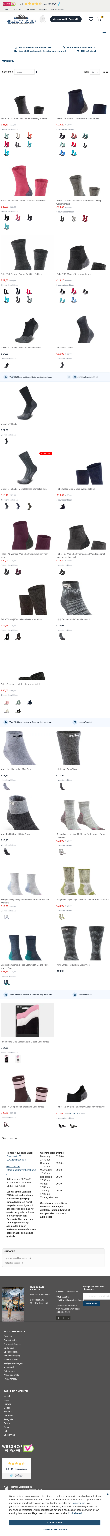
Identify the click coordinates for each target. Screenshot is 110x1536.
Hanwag (7, 1404)
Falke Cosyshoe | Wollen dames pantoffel (20, 684)
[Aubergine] (62, 851)
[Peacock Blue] (6, 152)
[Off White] (6, 710)
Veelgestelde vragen (13, 1363)
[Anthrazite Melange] (18, 636)
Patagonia (8, 1419)
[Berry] (73, 135)
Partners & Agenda (12, 1344)
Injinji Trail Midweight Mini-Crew (15, 834)
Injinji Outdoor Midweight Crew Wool (73, 965)
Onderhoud (9, 1348)
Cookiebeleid (79, 1503)
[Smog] (62, 218)
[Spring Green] (62, 916)
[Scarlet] (85, 218)
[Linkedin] (63, 1318)
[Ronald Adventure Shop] (21, 19)
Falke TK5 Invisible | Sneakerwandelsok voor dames (81, 1106)
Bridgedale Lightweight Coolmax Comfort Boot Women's (82, 899)
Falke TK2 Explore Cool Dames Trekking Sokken (24, 118)
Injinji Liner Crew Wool (66, 769)
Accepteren (54, 1522)
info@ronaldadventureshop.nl (70, 1300)
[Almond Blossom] (6, 701)
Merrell (7, 1408)
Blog (6, 9)
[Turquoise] (29, 144)
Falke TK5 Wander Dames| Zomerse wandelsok (23, 200)
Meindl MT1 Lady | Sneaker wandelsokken (21, 347)
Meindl (7, 1396)
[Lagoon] (6, 299)
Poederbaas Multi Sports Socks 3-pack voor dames (25, 1041)
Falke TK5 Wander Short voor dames (73, 274)
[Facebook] (58, 1318)
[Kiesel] (29, 506)
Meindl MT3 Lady (64, 347)
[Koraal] (29, 135)
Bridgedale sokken (12, 1263)
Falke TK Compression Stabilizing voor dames (22, 1106)
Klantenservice (57, 9)
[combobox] (44, 19)
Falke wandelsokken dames (16, 1258)
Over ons (8, 1336)
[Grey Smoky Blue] (6, 917)
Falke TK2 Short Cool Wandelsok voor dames (77, 118)
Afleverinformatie (11, 1375)
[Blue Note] (62, 152)
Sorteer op (7, 72)
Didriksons (9, 1415)
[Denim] (6, 982)
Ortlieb (7, 1423)
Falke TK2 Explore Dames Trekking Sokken (21, 274)
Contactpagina (10, 1340)
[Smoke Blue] (29, 299)
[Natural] (18, 135)
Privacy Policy (10, 1379)
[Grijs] (6, 786)
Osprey (7, 1427)
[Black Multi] (6, 1059)
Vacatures (16, 9)
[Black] (62, 135)
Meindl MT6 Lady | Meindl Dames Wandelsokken (24, 489)
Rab (5, 1431)
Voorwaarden (10, 1367)
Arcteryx (8, 1411)
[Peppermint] (18, 701)
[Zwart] (6, 636)
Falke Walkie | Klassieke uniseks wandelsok (21, 619)
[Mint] (6, 135)
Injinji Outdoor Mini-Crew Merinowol (73, 619)
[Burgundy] (18, 571)
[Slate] (62, 636)
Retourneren (9, 1371)
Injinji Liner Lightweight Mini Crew (16, 769)
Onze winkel (30, 9)
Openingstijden (10, 1352)
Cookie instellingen (54, 1529)
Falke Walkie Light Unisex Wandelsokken (75, 489)
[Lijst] (107, 72)
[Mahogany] (6, 1123)
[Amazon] (85, 135)
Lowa (6, 1400)
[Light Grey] (73, 1124)
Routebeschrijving (12, 1355)
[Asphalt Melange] (18, 144)
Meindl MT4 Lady (9, 424)
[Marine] (18, 291)
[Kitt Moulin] (73, 218)
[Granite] (6, 851)
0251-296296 (13, 1166)
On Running (9, 1435)
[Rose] (6, 144)
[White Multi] (18, 1059)
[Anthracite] (6, 364)
